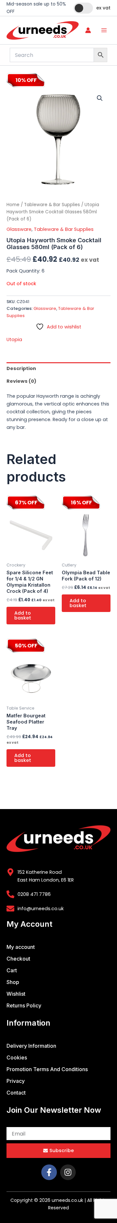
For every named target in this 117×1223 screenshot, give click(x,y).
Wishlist (15, 993)
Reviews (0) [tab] (21, 381)
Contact (16, 1092)
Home (13, 205)
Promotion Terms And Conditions (47, 1069)
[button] (100, 98)
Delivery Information (31, 1046)
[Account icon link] (88, 30)
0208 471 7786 (34, 894)
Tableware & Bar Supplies (52, 205)
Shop (12, 982)
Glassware (19, 229)
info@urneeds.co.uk (41, 908)
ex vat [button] (103, 8)
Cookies (16, 1057)
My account (20, 947)
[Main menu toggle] (104, 30)
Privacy (15, 1081)
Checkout (18, 958)
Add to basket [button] (22, 615)
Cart (11, 970)
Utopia (14, 339)
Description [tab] (21, 368)
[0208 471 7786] (10, 894)
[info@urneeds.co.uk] (10, 908)
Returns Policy (23, 1005)
